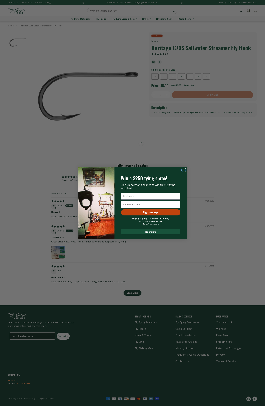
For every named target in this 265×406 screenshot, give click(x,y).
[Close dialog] (184, 170)
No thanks (150, 231)
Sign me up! (150, 212)
